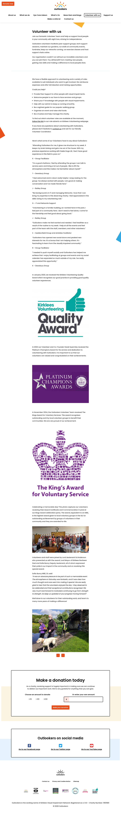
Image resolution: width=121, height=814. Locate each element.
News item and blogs (72, 15)
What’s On (55, 15)
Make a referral (53, 19)
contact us (57, 129)
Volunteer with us (92, 15)
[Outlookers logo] (60, 6)
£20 (45, 699)
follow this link (38, 121)
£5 (31, 699)
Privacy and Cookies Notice (61, 781)
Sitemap (76, 781)
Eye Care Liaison (40, 15)
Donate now (8, 4)
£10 (38, 699)
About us (12, 15)
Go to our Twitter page (60, 749)
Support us (108, 15)
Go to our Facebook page (29, 749)
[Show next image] (63, 655)
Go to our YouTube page (91, 749)
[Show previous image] (58, 655)
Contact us (69, 19)
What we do (25, 15)
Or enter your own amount (83, 694)
